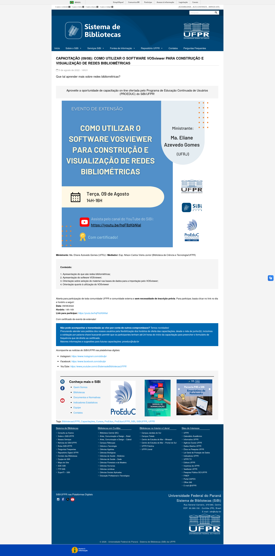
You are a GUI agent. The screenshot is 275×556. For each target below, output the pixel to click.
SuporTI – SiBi (64, 472)
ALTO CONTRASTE (200, 7)
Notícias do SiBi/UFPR (67, 442)
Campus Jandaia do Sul (151, 432)
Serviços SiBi (94, 48)
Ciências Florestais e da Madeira (113, 462)
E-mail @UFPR (190, 485)
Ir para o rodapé (106, 7)
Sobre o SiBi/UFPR (66, 436)
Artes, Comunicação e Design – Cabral (115, 439)
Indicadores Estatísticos (85, 402)
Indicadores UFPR (191, 455)
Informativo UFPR (191, 439)
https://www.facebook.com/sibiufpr (88, 361)
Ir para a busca (92, 7)
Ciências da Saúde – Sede (111, 459)
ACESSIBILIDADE (185, 7)
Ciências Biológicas (108, 452)
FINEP (186, 475)
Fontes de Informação (121, 48)
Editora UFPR (189, 462)
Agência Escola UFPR (193, 442)
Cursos (99, 421)
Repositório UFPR (150, 48)
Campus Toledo (148, 436)
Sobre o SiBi (72, 48)
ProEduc (109, 421)
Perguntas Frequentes (194, 48)
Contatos (173, 48)
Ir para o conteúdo (62, 7)
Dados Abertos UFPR (192, 446)
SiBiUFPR (141, 421)
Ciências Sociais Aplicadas (111, 472)
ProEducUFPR (122, 421)
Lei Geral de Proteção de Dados (197, 452)
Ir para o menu (78, 7)
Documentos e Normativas (86, 397)
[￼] (62, 381)
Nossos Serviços (64, 439)
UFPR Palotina (148, 446)
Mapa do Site (63, 462)
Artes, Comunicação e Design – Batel (115, 436)
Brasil (78, 2)
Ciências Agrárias (107, 449)
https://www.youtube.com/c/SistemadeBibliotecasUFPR (98, 366)
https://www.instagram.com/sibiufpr (89, 356)
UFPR (151, 421)
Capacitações (88, 421)
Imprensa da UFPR (191, 465)
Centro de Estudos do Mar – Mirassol (157, 439)
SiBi (133, 421)
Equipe (77, 407)
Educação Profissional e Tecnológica (114, 475)
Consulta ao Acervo (66, 432)
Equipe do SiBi (64, 459)
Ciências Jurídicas (107, 469)
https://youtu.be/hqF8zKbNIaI (93, 313)
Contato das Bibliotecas (67, 455)
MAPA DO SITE (214, 7)
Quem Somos (80, 387)
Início (57, 48)
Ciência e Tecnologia (108, 446)
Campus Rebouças (107, 442)
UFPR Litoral (147, 449)
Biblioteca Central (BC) (109, 432)
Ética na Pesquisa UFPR (194, 449)
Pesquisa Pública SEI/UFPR (195, 472)
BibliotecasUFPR (71, 421)
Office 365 (188, 482)
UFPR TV (188, 459)
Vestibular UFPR (190, 469)
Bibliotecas (79, 392)
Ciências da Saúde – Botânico (112, 455)
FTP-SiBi (61, 469)
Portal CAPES (190, 479)
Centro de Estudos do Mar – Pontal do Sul (159, 442)
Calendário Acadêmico (193, 436)
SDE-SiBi (62, 465)
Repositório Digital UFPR (68, 452)
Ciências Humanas (107, 465)
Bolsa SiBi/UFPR (65, 446)
